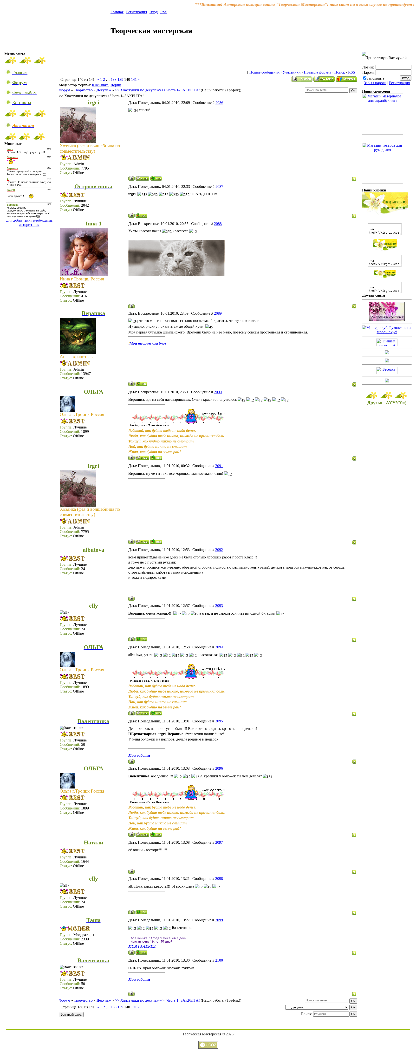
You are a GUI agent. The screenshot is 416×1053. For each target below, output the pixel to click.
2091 (219, 466)
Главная (117, 12)
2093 (219, 606)
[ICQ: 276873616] (156, 178)
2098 (219, 878)
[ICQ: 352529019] (156, 457)
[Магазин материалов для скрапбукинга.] (382, 133)
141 (134, 79)
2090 (218, 392)
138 (114, 79)
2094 (219, 647)
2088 (218, 224)
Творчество (83, 90)
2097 (219, 842)
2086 (219, 103)
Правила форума (317, 72)
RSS (163, 12)
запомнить (375, 78)
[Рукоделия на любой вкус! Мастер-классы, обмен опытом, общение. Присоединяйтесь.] (387, 332)
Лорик (115, 85)
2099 (219, 920)
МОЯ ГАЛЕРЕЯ (142, 946)
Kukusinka (100, 85)
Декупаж (104, 90)
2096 (219, 768)
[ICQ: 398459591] (141, 952)
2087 (219, 186)
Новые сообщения (264, 72)
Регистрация (136, 12)
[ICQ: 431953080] (141, 215)
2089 (218, 313)
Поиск (339, 72)
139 (120, 79)
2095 (219, 721)
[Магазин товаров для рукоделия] (382, 182)
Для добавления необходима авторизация (29, 222)
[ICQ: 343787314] (141, 383)
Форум (64, 90)
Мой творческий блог (148, 343)
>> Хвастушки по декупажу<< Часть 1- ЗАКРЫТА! (157, 90)
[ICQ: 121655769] (141, 639)
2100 (219, 960)
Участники (292, 72)
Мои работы (139, 755)
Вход (154, 12)
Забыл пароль (375, 83)
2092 (219, 550)
